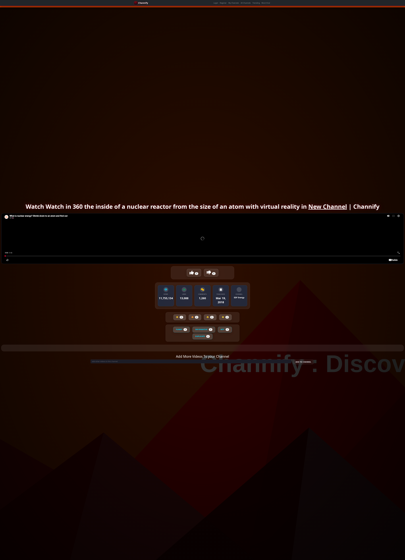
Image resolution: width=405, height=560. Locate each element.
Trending (256, 3)
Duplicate (201, 336)
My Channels (233, 3)
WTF (224, 329)
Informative (203, 329)
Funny (181, 329)
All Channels (246, 3)
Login (216, 3)
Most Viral (266, 3)
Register (223, 3)
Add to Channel (303, 362)
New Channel (327, 206)
